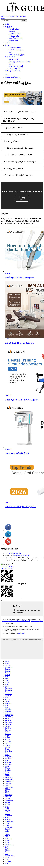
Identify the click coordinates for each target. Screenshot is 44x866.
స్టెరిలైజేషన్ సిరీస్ (14, 33)
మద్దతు (7, 45)
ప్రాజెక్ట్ (11, 64)
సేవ (10, 52)
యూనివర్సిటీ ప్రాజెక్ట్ (16, 66)
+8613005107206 (15, 553)
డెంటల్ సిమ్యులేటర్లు (16, 38)
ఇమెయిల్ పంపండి (7, 566)
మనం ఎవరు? (13, 59)
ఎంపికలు (12, 31)
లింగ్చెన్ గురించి (10, 57)
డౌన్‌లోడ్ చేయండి (15, 47)
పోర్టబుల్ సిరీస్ (14, 36)
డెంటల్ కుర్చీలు (14, 29)
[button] (22, 198)
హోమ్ (7, 24)
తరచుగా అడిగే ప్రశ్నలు (16, 54)
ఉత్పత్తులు (8, 27)
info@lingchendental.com (21, 555)
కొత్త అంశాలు (13, 40)
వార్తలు (7, 43)
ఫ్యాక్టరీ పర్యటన (14, 68)
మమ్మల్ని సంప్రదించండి (12, 71)
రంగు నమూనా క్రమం (16, 50)
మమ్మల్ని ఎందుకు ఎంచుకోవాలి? (20, 61)
